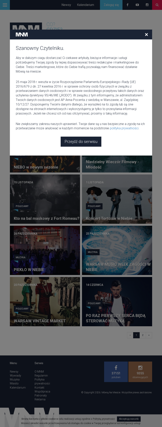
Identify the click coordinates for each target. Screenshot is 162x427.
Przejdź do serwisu (81, 141)
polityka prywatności (124, 128)
